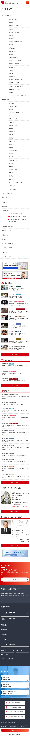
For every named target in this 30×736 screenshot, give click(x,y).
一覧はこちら (14, 355)
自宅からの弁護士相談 (7, 226)
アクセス (3, 639)
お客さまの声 (4, 654)
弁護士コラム (19, 650)
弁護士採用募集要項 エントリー (8, 685)
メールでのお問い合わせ (8, 248)
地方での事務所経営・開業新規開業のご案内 (9, 692)
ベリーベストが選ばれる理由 (9, 644)
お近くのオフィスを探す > (15, 734)
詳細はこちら (14, 512)
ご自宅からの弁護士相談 (7, 659)
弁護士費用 (4, 630)
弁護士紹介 (4, 625)
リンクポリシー (6, 256)
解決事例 (3, 650)
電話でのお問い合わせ (7, 243)
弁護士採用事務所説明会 (6, 678)
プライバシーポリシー (7, 252)
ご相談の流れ (5, 634)
